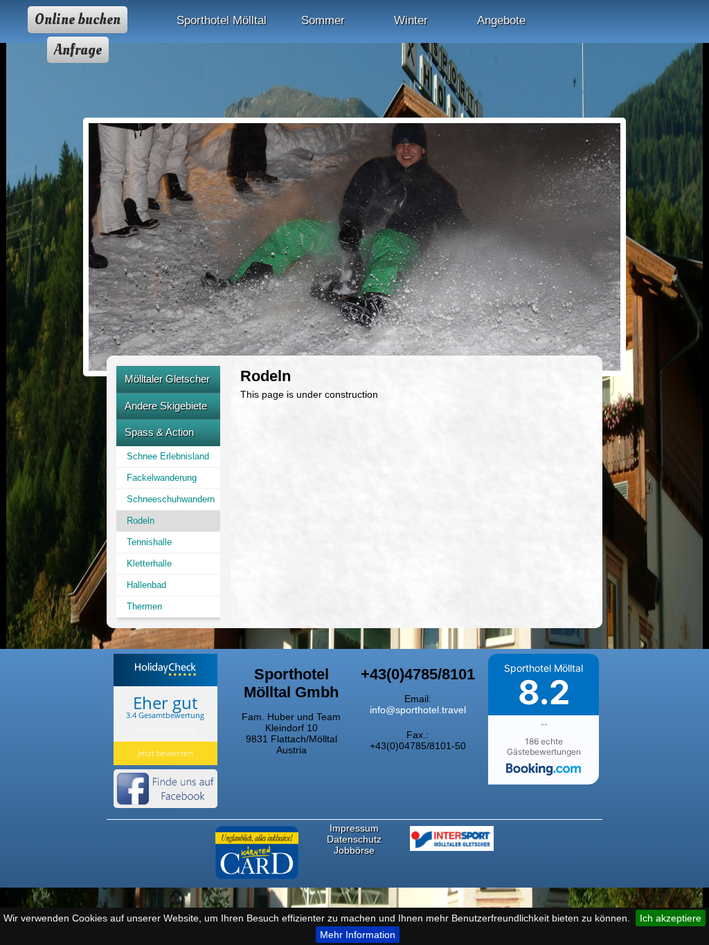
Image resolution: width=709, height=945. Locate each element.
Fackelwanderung (162, 477)
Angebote (501, 20)
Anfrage (78, 49)
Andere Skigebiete (166, 406)
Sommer (323, 20)
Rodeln (140, 520)
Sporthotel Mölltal (222, 20)
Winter (411, 20)
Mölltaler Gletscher (167, 379)
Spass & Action (159, 432)
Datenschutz (354, 839)
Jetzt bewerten (165, 753)
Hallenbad (146, 585)
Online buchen (77, 19)
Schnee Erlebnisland (168, 456)
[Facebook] (165, 808)
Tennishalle (149, 542)
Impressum (354, 828)
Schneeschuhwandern (171, 499)
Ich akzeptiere (670, 918)
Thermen (144, 606)
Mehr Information (357, 934)
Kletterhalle (149, 563)
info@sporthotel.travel (418, 709)
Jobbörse (354, 850)
